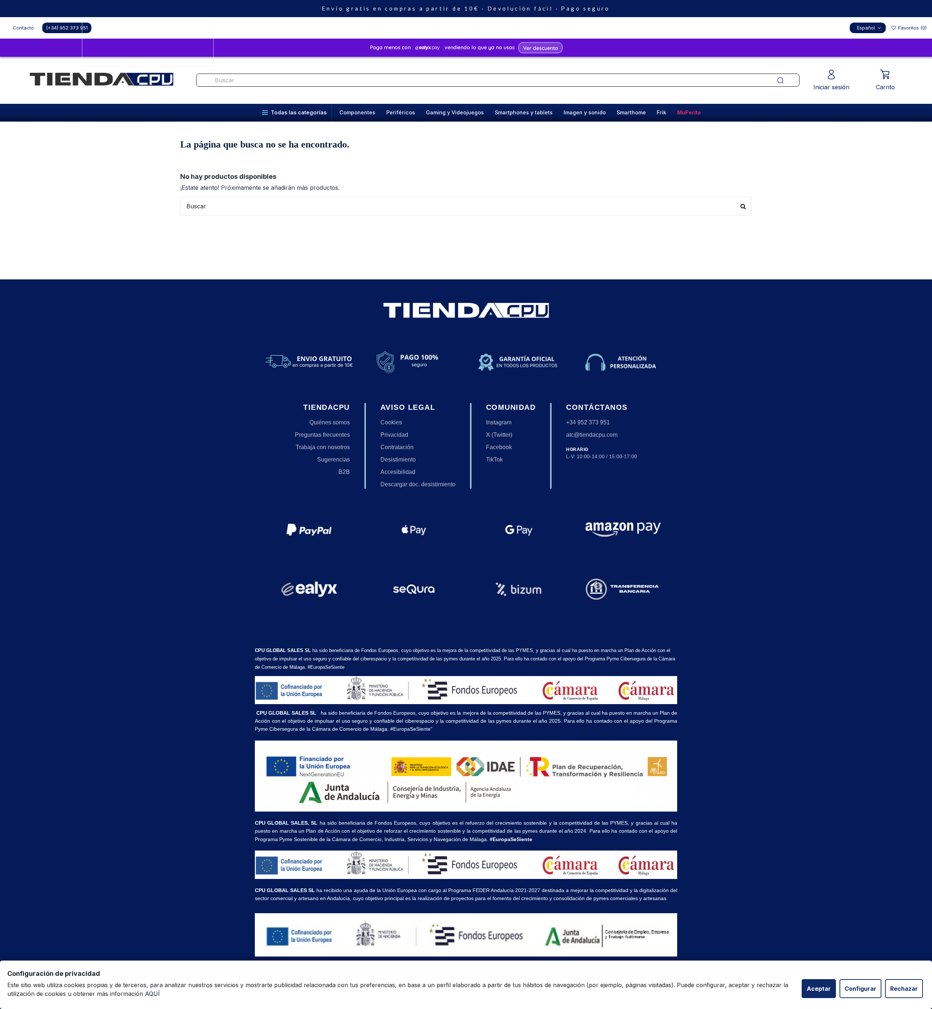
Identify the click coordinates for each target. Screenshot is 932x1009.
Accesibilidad (397, 472)
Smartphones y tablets (524, 112)
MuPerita (689, 112)
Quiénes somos (329, 422)
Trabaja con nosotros (323, 447)
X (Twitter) (499, 435)
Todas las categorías (299, 112)
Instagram (499, 422)
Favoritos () (912, 28)
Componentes (357, 112)
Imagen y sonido (585, 112)
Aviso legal (407, 407)
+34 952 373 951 (588, 422)
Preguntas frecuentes (322, 435)
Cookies (391, 422)
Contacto (23, 28)
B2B (344, 472)
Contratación (397, 447)
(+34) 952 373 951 (67, 28)
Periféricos (400, 112)
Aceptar (819, 988)
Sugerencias (333, 459)
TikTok (494, 459)
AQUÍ (152, 993)
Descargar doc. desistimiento (417, 484)
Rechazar (904, 988)
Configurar (860, 988)
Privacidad (394, 435)
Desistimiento (398, 459)
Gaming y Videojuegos (455, 112)
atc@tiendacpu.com (591, 435)
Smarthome (631, 112)
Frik (661, 112)
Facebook (499, 447)
